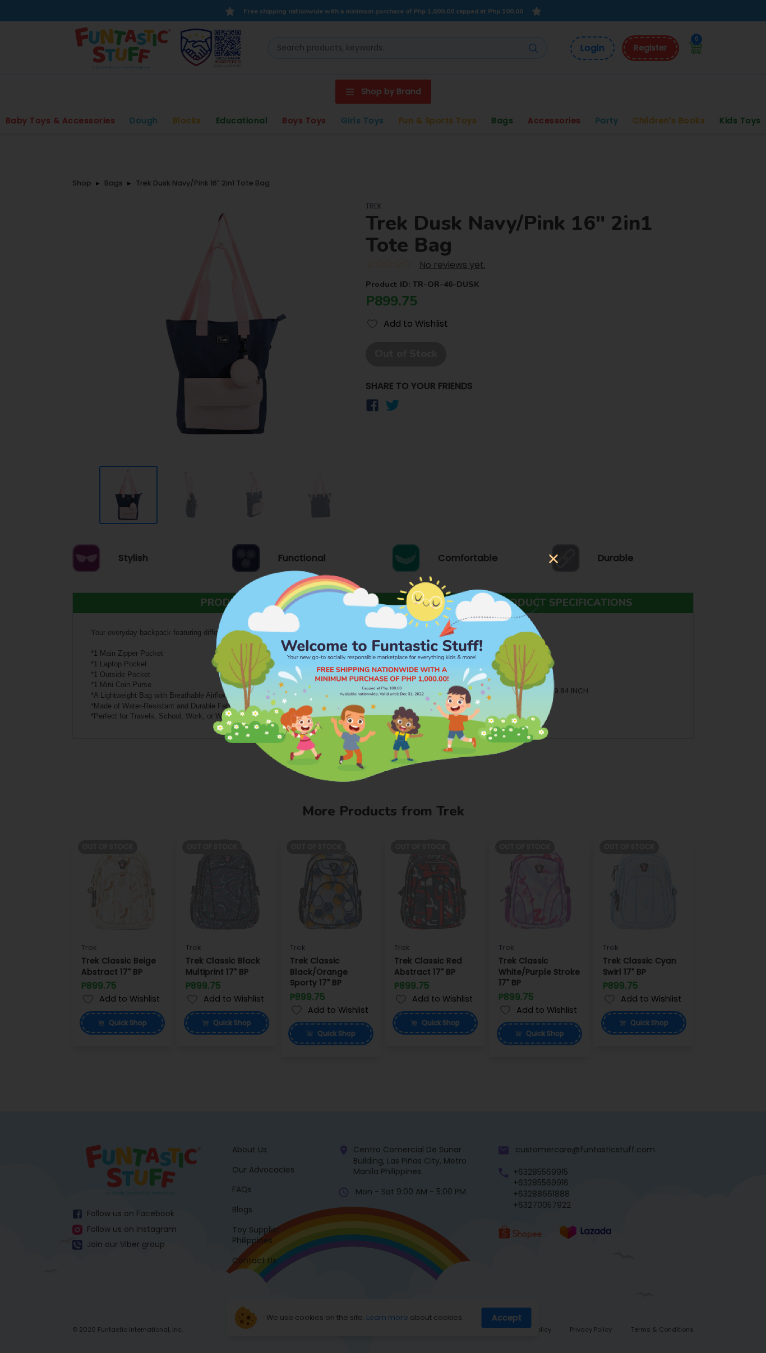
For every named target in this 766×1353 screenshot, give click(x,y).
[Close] (553, 560)
